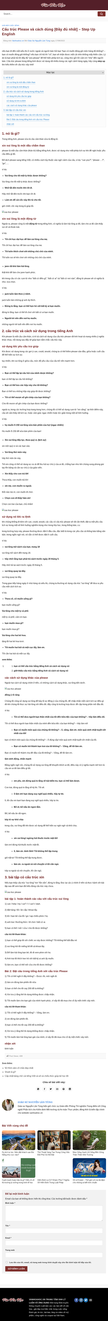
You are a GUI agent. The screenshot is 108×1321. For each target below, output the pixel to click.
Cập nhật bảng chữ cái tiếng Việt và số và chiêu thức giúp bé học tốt (36, 1076)
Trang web (10, 1250)
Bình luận (10, 1203)
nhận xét (10, 124)
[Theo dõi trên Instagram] (81, 1300)
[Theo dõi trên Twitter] (86, 1300)
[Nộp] (101, 14)
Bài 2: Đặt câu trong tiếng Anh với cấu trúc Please (28, 119)
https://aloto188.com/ (72, 1293)
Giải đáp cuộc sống (10, 25)
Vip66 (3, 1293)
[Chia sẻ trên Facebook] (44, 1089)
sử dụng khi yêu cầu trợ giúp (19, 96)
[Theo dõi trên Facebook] (76, 1300)
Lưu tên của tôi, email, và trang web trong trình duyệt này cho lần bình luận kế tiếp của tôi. (50, 1262)
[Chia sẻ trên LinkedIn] (69, 1089)
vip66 (20, 1293)
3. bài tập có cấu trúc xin (14, 110)
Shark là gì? (10, 1072)
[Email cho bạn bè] (57, 1089)
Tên (7, 1226)
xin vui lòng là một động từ (18, 87)
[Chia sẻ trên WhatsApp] (38, 1089)
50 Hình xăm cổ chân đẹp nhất (19, 1068)
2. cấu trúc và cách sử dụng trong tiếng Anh (23, 91)
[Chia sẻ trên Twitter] (50, 1089)
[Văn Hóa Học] (54, 5)
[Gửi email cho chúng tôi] (91, 1300)
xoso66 (12, 1293)
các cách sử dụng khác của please (22, 105)
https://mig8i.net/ (52, 1293)
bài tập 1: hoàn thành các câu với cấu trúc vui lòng (28, 115)
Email (8, 1238)
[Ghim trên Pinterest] (63, 1089)
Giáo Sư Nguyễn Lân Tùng (39, 41)
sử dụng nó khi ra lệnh (16, 101)
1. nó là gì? (8, 77)
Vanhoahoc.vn (18, 41)
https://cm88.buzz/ (33, 1293)
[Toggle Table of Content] (102, 72)
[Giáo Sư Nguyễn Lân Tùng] (8, 1105)
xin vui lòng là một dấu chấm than (21, 82)
